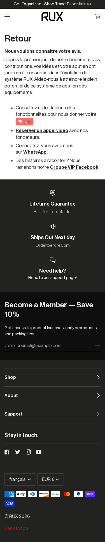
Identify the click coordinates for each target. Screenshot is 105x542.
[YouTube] (38, 452)
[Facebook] (7, 452)
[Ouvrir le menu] (10, 16)
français (17, 479)
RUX (13, 516)
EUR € (48, 479)
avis (27, 121)
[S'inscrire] (93, 345)
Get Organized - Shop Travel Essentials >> (53, 4)
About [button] (11, 395)
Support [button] (13, 414)
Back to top (16, 528)
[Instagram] (28, 452)
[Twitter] (17, 452)
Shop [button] (10, 377)
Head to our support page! (52, 278)
